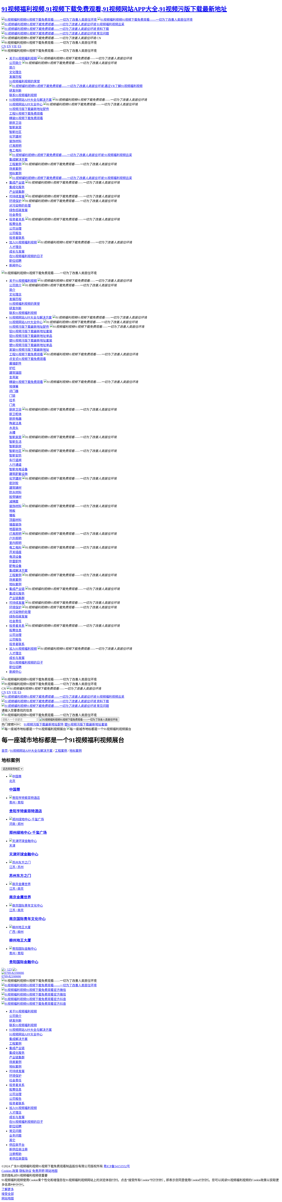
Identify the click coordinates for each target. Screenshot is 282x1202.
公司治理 (15, 228)
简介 (12, 67)
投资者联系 (17, 237)
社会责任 (15, 214)
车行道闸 (15, 460)
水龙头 (13, 428)
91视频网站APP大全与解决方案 (30, 99)
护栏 (12, 368)
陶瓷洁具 (15, 423)
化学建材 (15, 136)
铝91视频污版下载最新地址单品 (30, 336)
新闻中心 (15, 265)
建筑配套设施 (18, 474)
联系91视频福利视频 (23, 95)
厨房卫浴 (15, 122)
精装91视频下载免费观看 (26, 118)
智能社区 (15, 132)
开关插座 (15, 552)
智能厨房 (15, 446)
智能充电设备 (18, 469)
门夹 (12, 405)
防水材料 (15, 492)
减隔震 (13, 501)
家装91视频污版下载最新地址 (29, 349)
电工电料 (15, 150)
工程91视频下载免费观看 (26, 113)
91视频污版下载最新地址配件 (29, 109)
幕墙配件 (15, 363)
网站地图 (51, 1170)
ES (19, 46)
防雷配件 (15, 561)
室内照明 (15, 543)
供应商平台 (17, 1144)
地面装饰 (15, 529)
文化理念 (15, 72)
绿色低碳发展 (18, 210)
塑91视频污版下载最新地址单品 (30, 345)
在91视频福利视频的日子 (26, 256)
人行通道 (15, 464)
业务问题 (15, 1135)
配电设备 (15, 566)
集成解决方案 (18, 159)
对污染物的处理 (20, 205)
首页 (5, 750)
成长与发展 (17, 251)
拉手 (12, 400)
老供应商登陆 (18, 1158)
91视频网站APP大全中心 (26, 104)
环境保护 (15, 201)
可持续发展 (17, 196)
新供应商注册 (18, 1149)
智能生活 (15, 441)
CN (4, 46)
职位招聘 (15, 260)
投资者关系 (17, 219)
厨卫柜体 (15, 414)
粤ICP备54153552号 (117, 1166)
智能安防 (15, 455)
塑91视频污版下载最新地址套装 (30, 340)
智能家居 (15, 127)
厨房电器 (15, 418)
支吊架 (13, 377)
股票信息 (15, 224)
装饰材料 (15, 141)
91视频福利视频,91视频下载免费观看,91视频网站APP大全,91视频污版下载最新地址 (114, 9)
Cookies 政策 (10, 1170)
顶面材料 (15, 520)
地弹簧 (13, 386)
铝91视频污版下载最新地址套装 (30, 331)
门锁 (12, 395)
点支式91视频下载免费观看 (27, 359)
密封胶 (13, 483)
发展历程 (15, 76)
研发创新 (15, 90)
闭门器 (13, 391)
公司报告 (15, 233)
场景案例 (15, 168)
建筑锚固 (15, 372)
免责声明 (38, 1170)
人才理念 (15, 247)
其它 (12, 1140)
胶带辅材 (15, 497)
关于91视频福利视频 (23, 58)
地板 (12, 510)
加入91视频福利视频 (23, 242)
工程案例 (15, 164)
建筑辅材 (15, 487)
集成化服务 (17, 187)
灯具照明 (15, 145)
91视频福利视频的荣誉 (24, 81)
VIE (14, 46)
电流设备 (15, 556)
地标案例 (15, 173)
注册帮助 (15, 1154)
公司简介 (15, 63)
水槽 (12, 432)
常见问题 (15, 1131)
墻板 (12, 515)
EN (9, 46)
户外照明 (15, 538)
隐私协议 (25, 1170)
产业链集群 (17, 191)
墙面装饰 (15, 524)
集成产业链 (17, 182)
